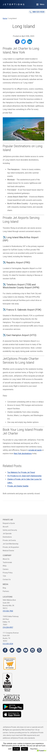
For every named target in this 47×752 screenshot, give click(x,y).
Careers (5, 569)
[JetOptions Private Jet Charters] (13, 4)
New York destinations (23, 453)
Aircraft (5, 527)
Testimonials (7, 562)
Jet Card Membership (10, 544)
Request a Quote (9, 523)
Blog (4, 588)
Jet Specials (7, 533)
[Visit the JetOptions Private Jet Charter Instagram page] (32, 650)
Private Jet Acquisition (11, 547)
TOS (4, 576)
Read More (34, 749)
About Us (6, 559)
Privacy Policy (8, 573)
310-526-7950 (8, 611)
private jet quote (35, 450)
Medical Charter (8, 550)
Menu (42, 4)
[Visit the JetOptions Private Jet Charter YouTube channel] (25, 650)
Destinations (7, 537)
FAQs (5, 566)
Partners (6, 591)
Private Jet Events (9, 540)
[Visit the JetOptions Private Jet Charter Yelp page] (39, 650)
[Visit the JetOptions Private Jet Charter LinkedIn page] (18, 650)
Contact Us (7, 579)
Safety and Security (10, 530)
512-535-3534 (8, 644)
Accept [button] (16, 749)
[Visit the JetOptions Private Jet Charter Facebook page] (5, 650)
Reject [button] (24, 749)
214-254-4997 (8, 627)
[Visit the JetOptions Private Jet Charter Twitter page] (12, 650)
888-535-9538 (38, 12)
